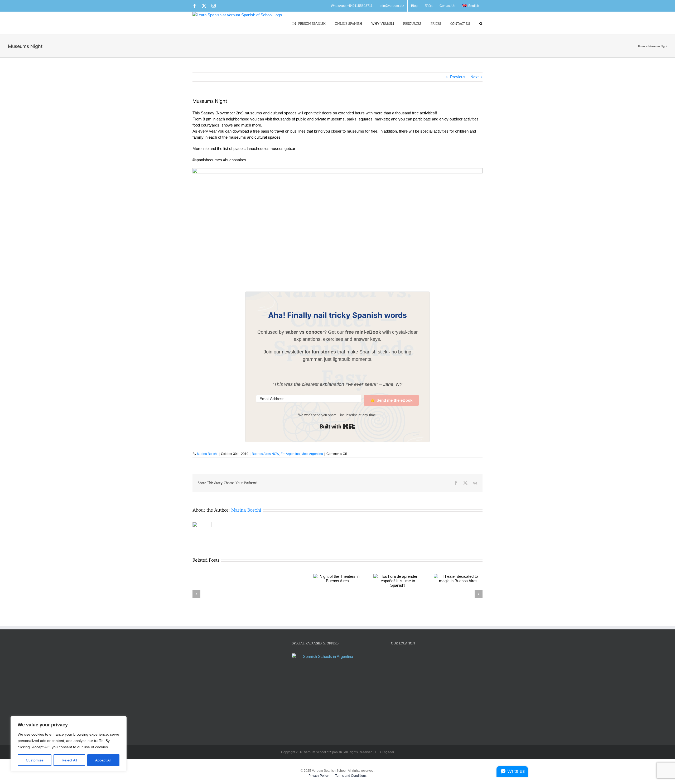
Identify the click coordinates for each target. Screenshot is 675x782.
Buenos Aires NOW (265, 454)
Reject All (69, 760)
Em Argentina (290, 454)
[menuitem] (471, 6)
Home (641, 46)
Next (474, 77)
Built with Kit (337, 426)
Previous (457, 77)
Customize (35, 760)
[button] (481, 23)
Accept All (103, 760)
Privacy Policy (318, 776)
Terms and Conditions (351, 776)
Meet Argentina (312, 454)
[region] (69, 743)
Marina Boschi (207, 454)
